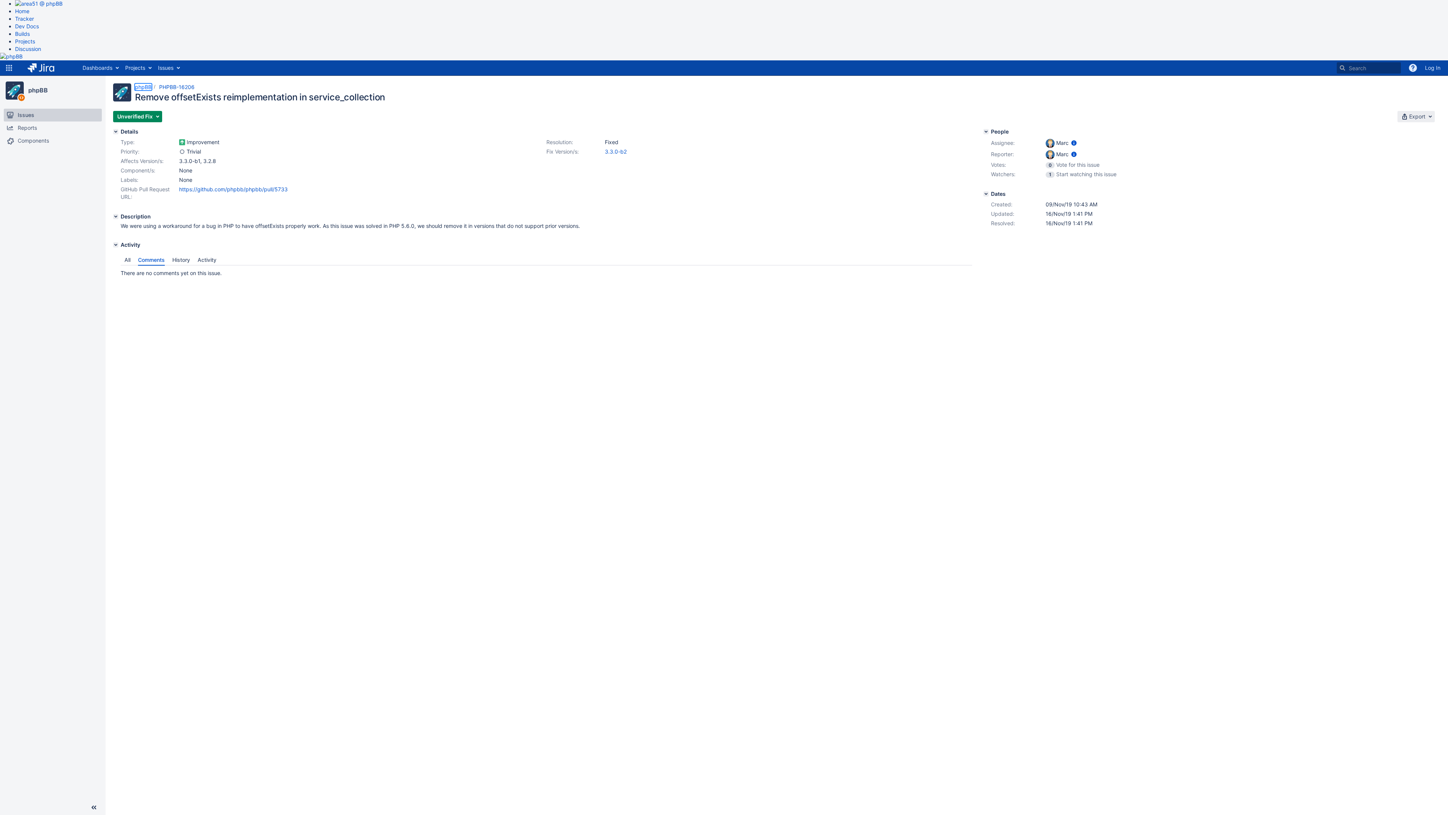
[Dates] (986, 194)
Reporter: (1002, 154)
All (127, 260)
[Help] (1413, 67)
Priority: (130, 151)
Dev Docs (27, 26)
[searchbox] (1369, 68)
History (181, 260)
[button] (9, 67)
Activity (207, 260)
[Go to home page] (46, 67)
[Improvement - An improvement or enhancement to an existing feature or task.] (182, 142)
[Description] (115, 216)
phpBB (38, 90)
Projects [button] (135, 68)
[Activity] (115, 245)
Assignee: (1003, 143)
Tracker (24, 18)
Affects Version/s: (142, 161)
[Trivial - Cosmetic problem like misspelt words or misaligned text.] (182, 152)
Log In (1432, 68)
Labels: (129, 180)
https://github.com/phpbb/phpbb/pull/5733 (233, 189)
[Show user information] (1074, 143)
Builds (22, 34)
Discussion (28, 49)
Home (22, 11)
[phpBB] (15, 91)
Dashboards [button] (97, 68)
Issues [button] (165, 68)
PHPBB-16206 (177, 87)
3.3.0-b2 (616, 151)
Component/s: (138, 170)
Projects (25, 41)
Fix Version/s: (562, 151)
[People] (986, 131)
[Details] (115, 131)
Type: (128, 142)
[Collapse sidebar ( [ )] (94, 807)
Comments (151, 260)
